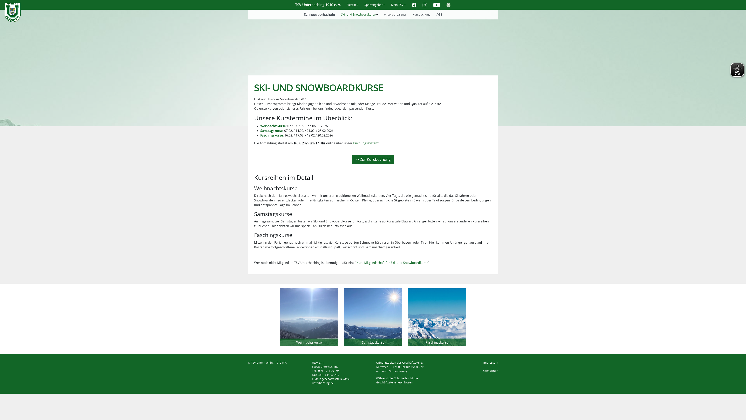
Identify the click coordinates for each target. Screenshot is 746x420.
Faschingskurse (271, 135)
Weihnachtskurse (273, 126)
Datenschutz (490, 371)
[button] (352, 5)
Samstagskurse (271, 131)
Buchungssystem (365, 143)
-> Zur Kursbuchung (373, 159)
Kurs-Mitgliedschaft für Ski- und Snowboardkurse (392, 263)
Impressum (490, 362)
